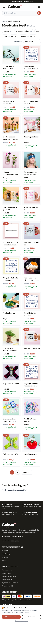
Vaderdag (5, 557)
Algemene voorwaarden (10, 583)
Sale (5, 36)
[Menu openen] (4, 7)
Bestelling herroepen (9, 576)
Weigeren (31, 617)
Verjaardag (5, 551)
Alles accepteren (11, 617)
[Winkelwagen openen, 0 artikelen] (39, 7)
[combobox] (21, 13)
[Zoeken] (39, 13)
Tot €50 (32, 36)
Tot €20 (23, 36)
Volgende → (27, 472)
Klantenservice (7, 570)
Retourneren (6, 573)
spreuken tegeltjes (24, 31)
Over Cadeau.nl (7, 580)
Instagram (15, 541)
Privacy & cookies (8, 586)
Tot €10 (13, 36)
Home (4, 21)
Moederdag (6, 554)
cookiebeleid (25, 612)
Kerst (4, 560)
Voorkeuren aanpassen (21, 621)
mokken (8, 31)
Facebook (5, 541)
